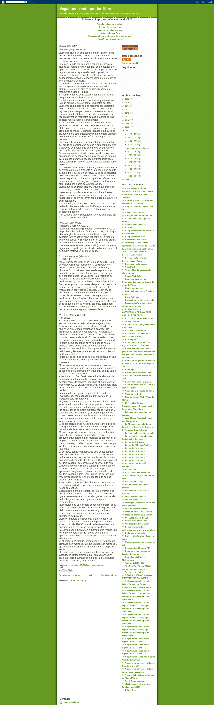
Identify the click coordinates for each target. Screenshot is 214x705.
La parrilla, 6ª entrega (135, 457)
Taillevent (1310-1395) (134, 563)
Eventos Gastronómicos (110, 27)
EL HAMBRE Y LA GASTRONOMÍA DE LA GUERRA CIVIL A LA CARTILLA (136, 312)
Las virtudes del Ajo (134, 481)
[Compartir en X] (65, 570)
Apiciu (128, 59)
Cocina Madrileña (133, 276)
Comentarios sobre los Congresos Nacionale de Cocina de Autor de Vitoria (138, 282)
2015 (127, 103)
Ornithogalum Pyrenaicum (137, 524)
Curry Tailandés (132, 297)
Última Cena (130, 690)
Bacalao (128, 228)
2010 (127, 120)
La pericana (130, 469)
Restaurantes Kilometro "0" (137, 548)
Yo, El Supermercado (134, 681)
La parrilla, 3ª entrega (135, 448)
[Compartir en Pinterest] (71, 570)
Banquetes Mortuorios (135, 237)
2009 (127, 124)
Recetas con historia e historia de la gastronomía (110, 36)
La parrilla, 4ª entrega (135, 451)
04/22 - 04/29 (133, 169)
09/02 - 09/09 (133, 141)
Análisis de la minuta (134, 212)
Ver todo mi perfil (130, 63)
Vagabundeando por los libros (86, 9)
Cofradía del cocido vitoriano (110, 24)
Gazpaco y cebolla (133, 394)
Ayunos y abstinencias (135, 225)
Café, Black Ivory (132, 267)
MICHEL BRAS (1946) (134, 500)
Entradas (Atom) (78, 580)
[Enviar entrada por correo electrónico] (88, 567)
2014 (127, 106)
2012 (127, 113)
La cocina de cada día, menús (110, 30)
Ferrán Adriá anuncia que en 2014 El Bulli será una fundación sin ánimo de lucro (138, 385)
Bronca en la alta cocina (136, 264)
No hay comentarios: (94, 565)
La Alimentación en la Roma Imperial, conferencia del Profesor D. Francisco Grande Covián (137, 427)
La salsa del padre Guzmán (137, 472)
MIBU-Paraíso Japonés (135, 497)
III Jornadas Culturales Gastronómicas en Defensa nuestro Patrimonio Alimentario (138, 406)
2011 (127, 117)
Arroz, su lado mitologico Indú (139, 216)
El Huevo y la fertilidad (135, 330)
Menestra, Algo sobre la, (72, 49)
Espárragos (130, 370)
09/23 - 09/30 (133, 138)
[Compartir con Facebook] (68, 570)
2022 (127, 99)
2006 (127, 179)
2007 (127, 131)
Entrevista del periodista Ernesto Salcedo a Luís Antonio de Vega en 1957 (138, 364)
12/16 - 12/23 (133, 134)
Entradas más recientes (69, 575)
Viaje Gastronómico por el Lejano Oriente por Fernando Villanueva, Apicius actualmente (136, 584)
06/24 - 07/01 (133, 159)
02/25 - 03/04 (133, 176)
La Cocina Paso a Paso (110, 33)
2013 (127, 110)
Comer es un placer (134, 288)
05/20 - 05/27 (133, 166)
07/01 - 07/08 (133, 155)
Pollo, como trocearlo (135, 533)
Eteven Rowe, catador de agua (138, 373)
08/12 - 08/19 (133, 152)
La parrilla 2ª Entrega (134, 442)
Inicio (90, 575)
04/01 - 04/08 (133, 172)
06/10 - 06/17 (133, 162)
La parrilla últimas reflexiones (138, 445)
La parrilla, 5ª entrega (135, 454)
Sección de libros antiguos (110, 39)
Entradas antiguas (109, 575)
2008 (127, 127)
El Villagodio (131, 339)
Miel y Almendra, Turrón (136, 509)
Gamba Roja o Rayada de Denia (139, 391)
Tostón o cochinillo (134, 572)
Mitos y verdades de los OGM (138, 512)
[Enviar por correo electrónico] (60, 570)
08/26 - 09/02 (133, 145)
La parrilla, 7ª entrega (135, 460)
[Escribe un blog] (63, 570)
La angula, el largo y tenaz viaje (139, 433)
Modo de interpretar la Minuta (138, 515)
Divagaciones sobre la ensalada (139, 300)
